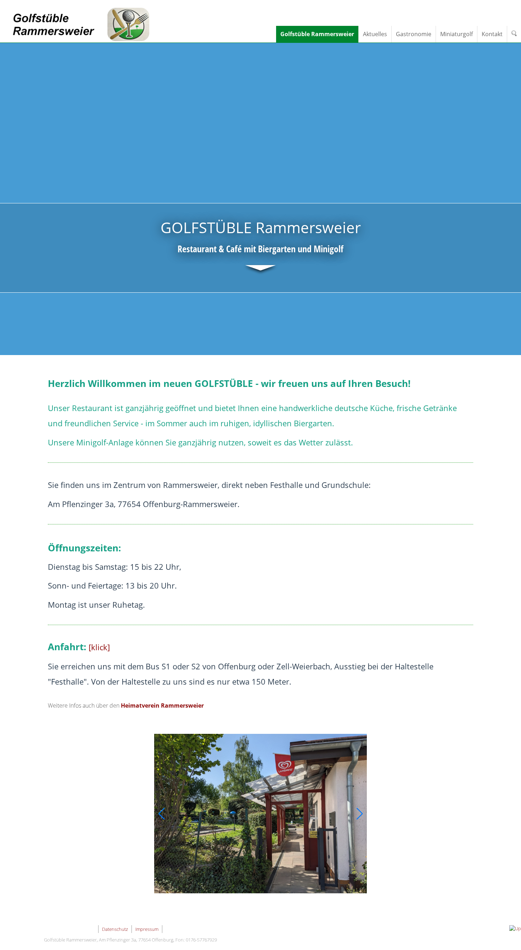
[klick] (99, 647)
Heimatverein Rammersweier (162, 705)
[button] (161, 814)
